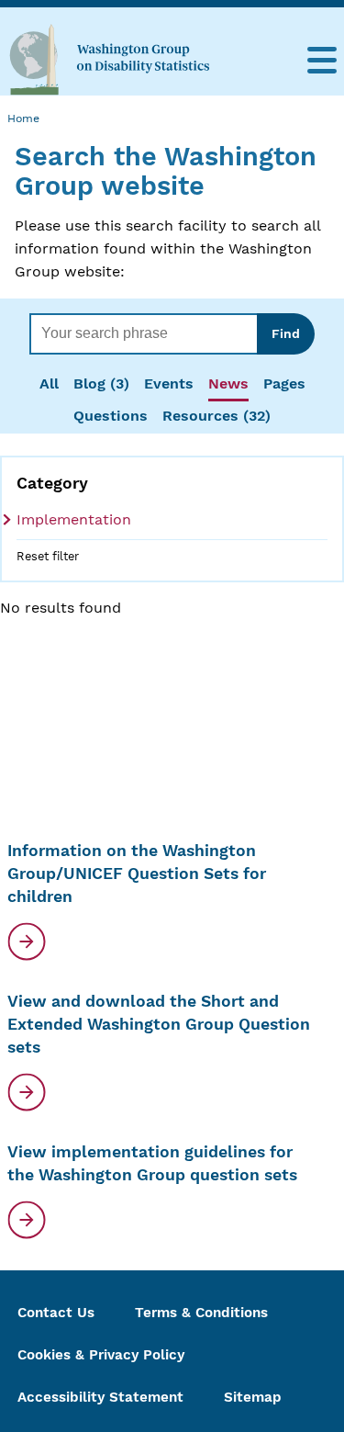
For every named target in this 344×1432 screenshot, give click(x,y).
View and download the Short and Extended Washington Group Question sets (158, 1023)
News (228, 383)
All (49, 383)
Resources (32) (216, 415)
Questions (110, 415)
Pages (284, 383)
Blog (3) (101, 383)
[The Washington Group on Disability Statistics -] (109, 59)
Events (169, 383)
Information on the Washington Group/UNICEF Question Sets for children (136, 873)
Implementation (74, 519)
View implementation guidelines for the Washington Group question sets (152, 1163)
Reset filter (48, 556)
